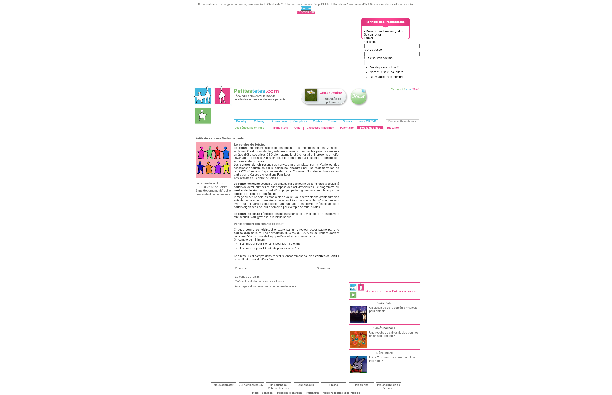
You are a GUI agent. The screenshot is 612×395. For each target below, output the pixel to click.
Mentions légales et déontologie (341, 392)
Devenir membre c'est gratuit (384, 31)
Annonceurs (306, 385)
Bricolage (242, 121)
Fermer (306, 8)
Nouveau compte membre (387, 77)
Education (393, 127)
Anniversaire (280, 121)
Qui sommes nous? (251, 385)
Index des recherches (290, 392)
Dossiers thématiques (402, 121)
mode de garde (269, 151)
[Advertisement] (278, 51)
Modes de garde (370, 127)
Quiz (297, 127)
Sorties (347, 121)
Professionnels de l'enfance (388, 387)
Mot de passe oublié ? (384, 67)
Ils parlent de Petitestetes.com (278, 387)
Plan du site (361, 385)
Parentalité (347, 127)
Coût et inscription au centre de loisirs (259, 281)
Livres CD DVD (367, 121)
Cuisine (332, 121)
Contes (317, 121)
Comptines (300, 121)
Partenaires (313, 392)
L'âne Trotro (384, 353)
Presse (333, 385)
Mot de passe (373, 49)
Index (255, 392)
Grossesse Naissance (320, 127)
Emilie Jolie (384, 303)
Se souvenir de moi (380, 58)
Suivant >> (323, 268)
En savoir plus (306, 12)
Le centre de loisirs (247, 276)
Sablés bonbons (384, 328)
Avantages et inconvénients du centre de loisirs (265, 286)
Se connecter (372, 34)
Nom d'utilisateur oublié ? (386, 72)
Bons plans (280, 127)
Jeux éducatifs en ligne (249, 127)
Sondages (268, 392)
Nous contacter (223, 385)
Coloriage (260, 121)
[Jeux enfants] (359, 106)
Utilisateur (370, 41)
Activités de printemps (333, 100)
